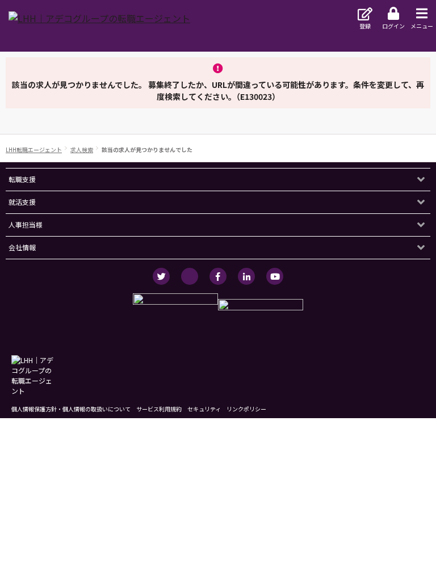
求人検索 (81, 149)
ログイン (393, 26)
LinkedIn (246, 276)
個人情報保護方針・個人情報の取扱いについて (71, 409)
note (189, 276)
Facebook (218, 276)
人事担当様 (26, 224)
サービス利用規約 (159, 409)
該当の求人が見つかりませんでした (147, 149)
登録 (365, 26)
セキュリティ (204, 409)
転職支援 (22, 179)
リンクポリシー (246, 409)
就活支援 (22, 202)
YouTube (274, 276)
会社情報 (22, 247)
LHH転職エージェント (34, 149)
